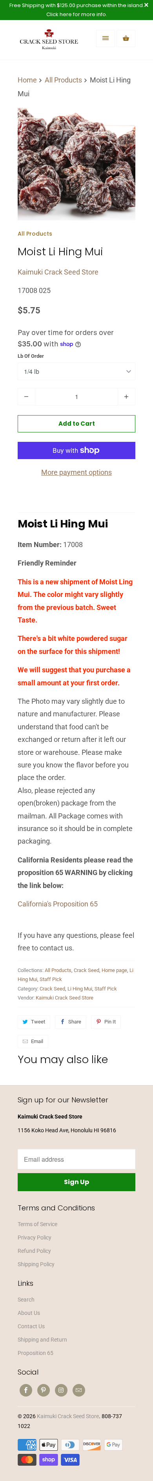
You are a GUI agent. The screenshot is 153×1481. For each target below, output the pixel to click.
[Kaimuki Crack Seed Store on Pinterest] (43, 1390)
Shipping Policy (36, 1264)
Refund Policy (34, 1251)
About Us (29, 1313)
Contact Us (31, 1326)
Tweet (38, 1022)
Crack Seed (86, 970)
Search (26, 1299)
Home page (114, 970)
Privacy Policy (34, 1237)
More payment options (76, 472)
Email (37, 1041)
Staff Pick (51, 979)
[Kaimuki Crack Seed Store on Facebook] (26, 1390)
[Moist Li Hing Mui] (76, 161)
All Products (35, 234)
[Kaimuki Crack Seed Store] (49, 43)
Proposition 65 (35, 1353)
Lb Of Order (31, 356)
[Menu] (105, 38)
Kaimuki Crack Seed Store (58, 272)
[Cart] (126, 38)
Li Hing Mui (79, 989)
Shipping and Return (42, 1339)
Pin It (110, 1022)
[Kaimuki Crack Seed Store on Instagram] (61, 1390)
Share (74, 1022)
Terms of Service (37, 1224)
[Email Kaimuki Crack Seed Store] (79, 1390)
